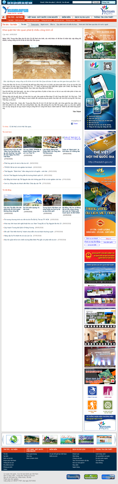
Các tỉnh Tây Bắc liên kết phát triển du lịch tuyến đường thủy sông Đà (12, 209)
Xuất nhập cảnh (101, 454)
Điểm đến (66, 17)
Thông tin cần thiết (103, 17)
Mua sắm (75, 465)
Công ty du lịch (77, 458)
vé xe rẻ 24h (92, 245)
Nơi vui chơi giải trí (78, 463)
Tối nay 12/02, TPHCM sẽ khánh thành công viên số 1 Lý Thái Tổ (32, 151)
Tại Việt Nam (100, 460)
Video (79, 20)
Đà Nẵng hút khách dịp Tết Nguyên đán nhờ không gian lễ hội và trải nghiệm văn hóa (32, 179)
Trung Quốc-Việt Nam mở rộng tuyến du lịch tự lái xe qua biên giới (52, 209)
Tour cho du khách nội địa (81, 460)
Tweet (76, 123)
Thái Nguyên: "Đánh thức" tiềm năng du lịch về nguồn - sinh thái (25, 171)
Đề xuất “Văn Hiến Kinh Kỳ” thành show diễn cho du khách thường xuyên (28, 232)
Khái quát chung (32, 454)
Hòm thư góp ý (50, 2)
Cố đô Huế (12, 126)
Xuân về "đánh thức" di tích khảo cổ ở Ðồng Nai (71, 150)
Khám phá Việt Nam (33, 20)
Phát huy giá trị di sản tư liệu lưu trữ (16, 163)
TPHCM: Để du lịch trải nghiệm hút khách (18, 167)
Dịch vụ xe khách (92, 238)
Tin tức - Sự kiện (15, 17)
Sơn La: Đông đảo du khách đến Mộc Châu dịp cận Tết (22, 183)
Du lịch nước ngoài (102, 458)
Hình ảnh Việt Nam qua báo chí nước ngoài (93, 24)
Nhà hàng (76, 456)
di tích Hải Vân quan (24, 126)
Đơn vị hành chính (32, 458)
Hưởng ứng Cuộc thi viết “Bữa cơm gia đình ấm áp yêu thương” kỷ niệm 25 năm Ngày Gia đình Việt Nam (12, 153)
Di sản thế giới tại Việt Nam (58, 454)
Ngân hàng (76, 467)
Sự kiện (11, 20)
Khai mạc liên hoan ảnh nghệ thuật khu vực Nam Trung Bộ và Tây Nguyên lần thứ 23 (32, 223)
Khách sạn (76, 454)
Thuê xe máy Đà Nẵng (92, 242)
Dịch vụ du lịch (20, 20)
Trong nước (35, 24)
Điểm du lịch (53, 456)
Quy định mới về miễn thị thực (67, 24)
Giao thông (99, 463)
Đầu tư (52, 24)
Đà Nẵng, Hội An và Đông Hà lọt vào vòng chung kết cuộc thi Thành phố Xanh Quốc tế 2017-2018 (71, 210)
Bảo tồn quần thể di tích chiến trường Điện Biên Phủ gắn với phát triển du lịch (30, 240)
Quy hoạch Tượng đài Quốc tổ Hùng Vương (19, 227)
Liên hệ (58, 2)
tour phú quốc (108, 242)
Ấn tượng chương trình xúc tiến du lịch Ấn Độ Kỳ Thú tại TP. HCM (26, 219)
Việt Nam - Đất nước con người (43, 17)
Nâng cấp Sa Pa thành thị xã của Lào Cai (18, 236)
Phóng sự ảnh (70, 20)
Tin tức (4, 20)
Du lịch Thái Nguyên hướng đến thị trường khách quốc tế (23, 175)
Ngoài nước (45, 24)
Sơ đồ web (65, 2)
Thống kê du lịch (46, 20)
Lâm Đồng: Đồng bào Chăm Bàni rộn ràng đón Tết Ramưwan (51, 151)
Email (42, 2)
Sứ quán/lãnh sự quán (103, 456)
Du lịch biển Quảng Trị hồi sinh (31, 208)
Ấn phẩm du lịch (59, 20)
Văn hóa (29, 456)
